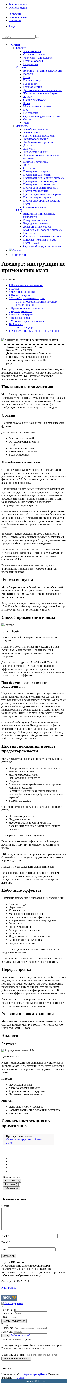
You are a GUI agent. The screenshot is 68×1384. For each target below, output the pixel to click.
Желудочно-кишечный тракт (41, 93)
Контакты (15, 20)
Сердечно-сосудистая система (41, 116)
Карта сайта (8, 1287)
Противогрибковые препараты (42, 194)
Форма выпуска (19, 295)
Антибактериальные (36, 129)
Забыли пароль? (20, 1335)
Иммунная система (35, 220)
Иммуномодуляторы (35, 161)
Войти (21, 1377)
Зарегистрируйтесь (35, 1374)
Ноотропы (29, 233)
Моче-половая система (37, 106)
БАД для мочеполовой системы (42, 229)
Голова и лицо (32, 80)
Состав (14, 288)
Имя (5, 1235)
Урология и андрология (37, 57)
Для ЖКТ (29, 148)
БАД (19, 210)
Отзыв (5, 1205)
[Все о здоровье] (12, 1303)
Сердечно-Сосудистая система (42, 246)
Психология (30, 112)
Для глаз (28, 145)
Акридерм (25, 327)
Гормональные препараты (39, 135)
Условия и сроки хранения (26, 321)
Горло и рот (30, 83)
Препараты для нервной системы (43, 177)
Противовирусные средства (40, 187)
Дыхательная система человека (42, 90)
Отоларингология (34, 54)
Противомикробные (35, 190)
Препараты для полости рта (40, 181)
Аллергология (32, 51)
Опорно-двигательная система (42, 236)
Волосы (28, 73)
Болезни (21, 47)
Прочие (28, 203)
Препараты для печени (37, 174)
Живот (27, 96)
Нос (25, 109)
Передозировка (19, 317)
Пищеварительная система (39, 239)
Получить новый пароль (16, 1358)
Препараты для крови (36, 171)
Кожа (26, 103)
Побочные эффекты (22, 314)
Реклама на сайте (19, 17)
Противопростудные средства (41, 200)
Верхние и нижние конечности (42, 70)
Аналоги (16, 324)
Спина (27, 119)
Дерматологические (35, 138)
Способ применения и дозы (27, 298)
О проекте (15, 13)
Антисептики (31, 132)
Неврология (30, 64)
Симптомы (23, 67)
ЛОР (26, 164)
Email (5, 1242)
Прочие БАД (31, 242)
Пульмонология (33, 60)
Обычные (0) (11, 1188)
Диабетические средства (38, 142)
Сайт (4, 1249)
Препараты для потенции (39, 184)
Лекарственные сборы (37, 226)
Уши (26, 122)
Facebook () (11, 1184)
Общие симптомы (34, 99)
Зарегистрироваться (14, 1321)
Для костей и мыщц (35, 151)
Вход (12, 26)
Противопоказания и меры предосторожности (26, 309)
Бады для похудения (35, 223)
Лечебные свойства (22, 291)
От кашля (29, 168)
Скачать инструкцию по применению (34, 330)
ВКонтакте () (12, 1180)
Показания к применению (26, 285)
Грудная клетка (32, 86)
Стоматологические (35, 207)
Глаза (26, 77)
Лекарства (22, 125)
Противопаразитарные (37, 197)
